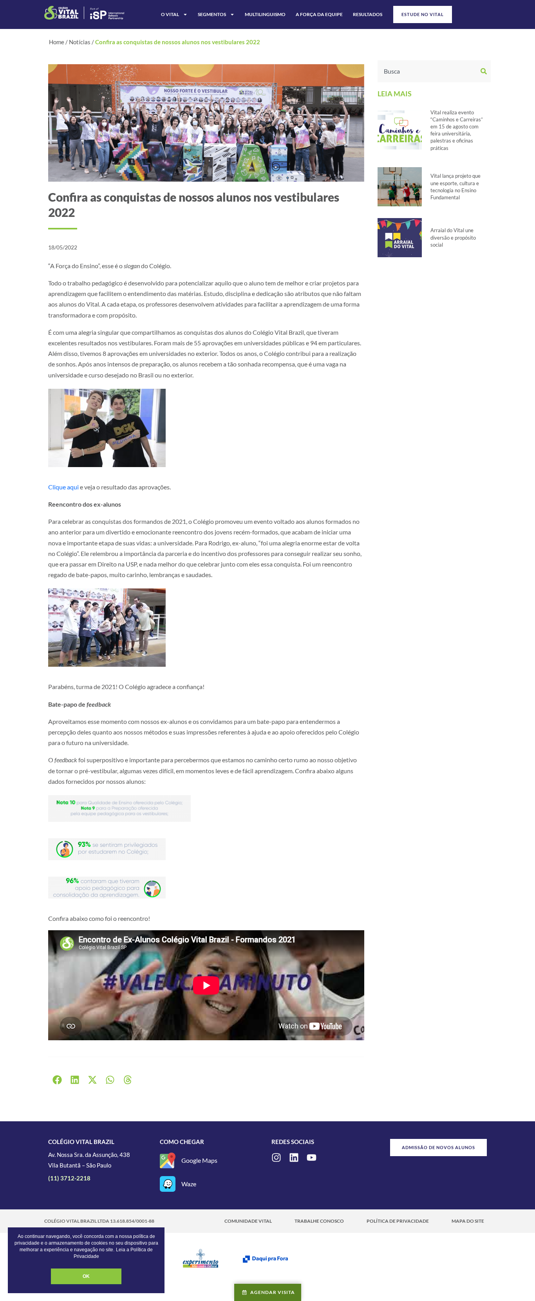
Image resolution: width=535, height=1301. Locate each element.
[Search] (485, 71)
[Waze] (167, 1184)
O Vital (170, 14)
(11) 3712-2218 (69, 1178)
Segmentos (212, 14)
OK (86, 1276)
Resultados (367, 14)
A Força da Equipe (319, 14)
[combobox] (428, 71)
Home (56, 41)
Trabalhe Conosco (319, 1221)
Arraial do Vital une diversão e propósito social (453, 237)
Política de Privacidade (398, 1221)
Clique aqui (63, 487)
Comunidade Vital (248, 1221)
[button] (57, 1079)
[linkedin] (294, 1157)
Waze (188, 1183)
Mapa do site (468, 1221)
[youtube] (311, 1157)
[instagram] (276, 1157)
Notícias (79, 41)
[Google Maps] (167, 1160)
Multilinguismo (265, 14)
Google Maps (199, 1160)
